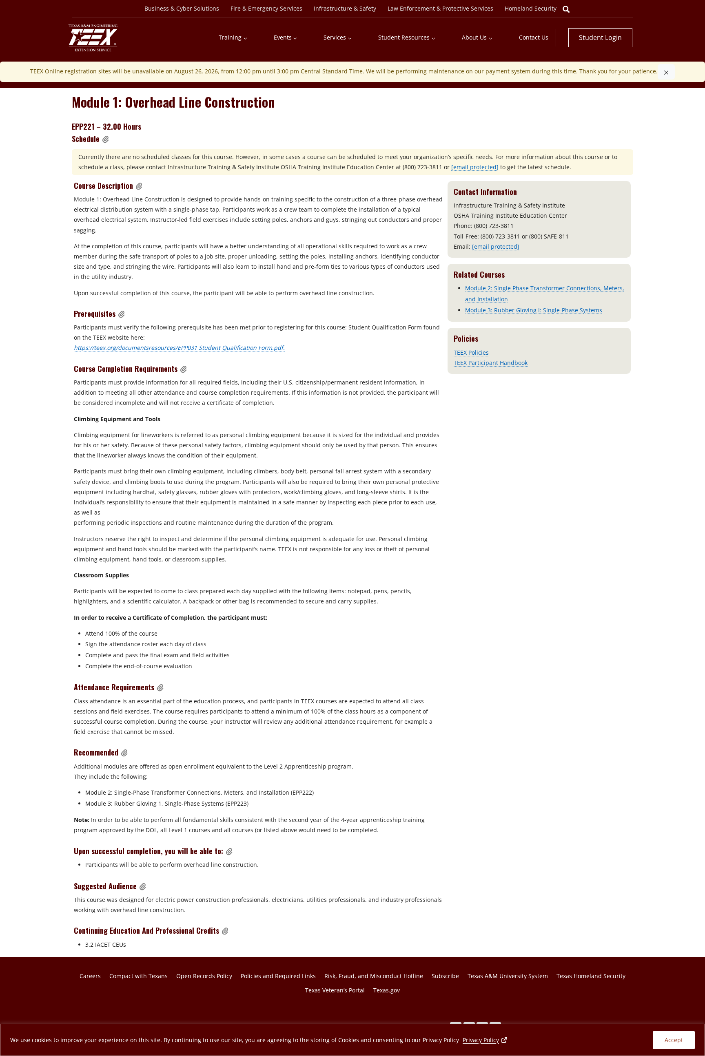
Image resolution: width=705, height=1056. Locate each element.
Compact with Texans (138, 976)
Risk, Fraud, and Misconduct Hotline (373, 976)
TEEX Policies (471, 352)
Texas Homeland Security (590, 976)
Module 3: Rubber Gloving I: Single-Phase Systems (533, 310)
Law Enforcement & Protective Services (440, 8)
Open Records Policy (204, 976)
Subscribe (445, 976)
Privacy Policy (485, 1040)
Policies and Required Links (278, 976)
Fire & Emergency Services (266, 8)
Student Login (600, 37)
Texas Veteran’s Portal (335, 990)
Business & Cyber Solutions (181, 8)
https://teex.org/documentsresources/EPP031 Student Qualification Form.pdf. (179, 347)
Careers (90, 976)
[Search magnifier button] (566, 9)
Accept (674, 1040)
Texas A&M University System (508, 976)
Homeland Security (530, 8)
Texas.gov (386, 990)
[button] (106, 139)
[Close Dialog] (666, 72)
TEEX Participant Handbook (491, 363)
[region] (352, 1040)
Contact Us (533, 37)
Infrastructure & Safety (345, 8)
